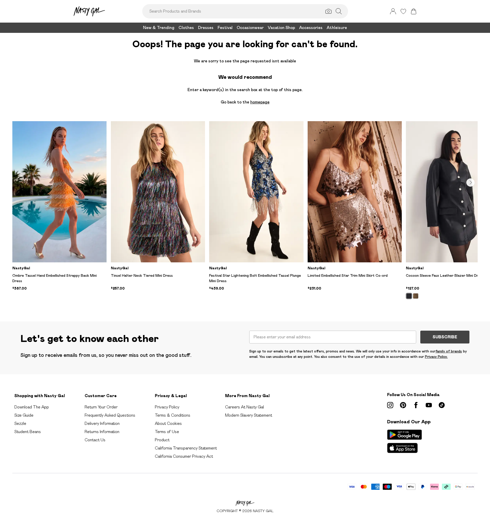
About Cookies (168, 423)
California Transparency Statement (186, 448)
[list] (245, 213)
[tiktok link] (442, 405)
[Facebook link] (416, 405)
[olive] (415, 296)
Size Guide (23, 415)
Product (162, 440)
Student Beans (27, 431)
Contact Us (95, 440)
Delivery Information (102, 423)
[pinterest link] (403, 405)
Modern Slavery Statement (248, 415)
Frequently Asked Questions (110, 415)
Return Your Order (101, 407)
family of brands (448, 351)
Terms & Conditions (172, 415)
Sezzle (20, 423)
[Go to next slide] (470, 182)
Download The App (31, 407)
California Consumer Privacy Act (184, 456)
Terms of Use (167, 431)
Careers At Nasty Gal (244, 407)
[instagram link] (390, 405)
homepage (260, 102)
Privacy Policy (167, 407)
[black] (409, 296)
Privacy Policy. (436, 357)
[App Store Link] (404, 441)
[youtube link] (429, 405)
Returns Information (102, 431)
